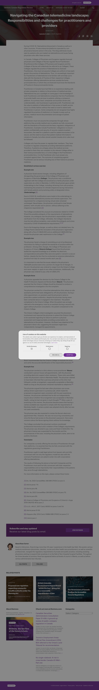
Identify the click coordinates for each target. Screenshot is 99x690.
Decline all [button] (55, 355)
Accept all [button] (70, 355)
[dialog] (49, 345)
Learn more (54, 342)
